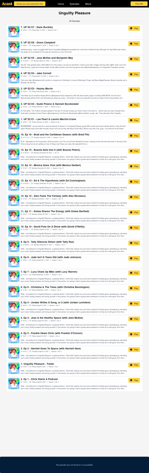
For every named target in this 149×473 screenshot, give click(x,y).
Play (136, 28)
